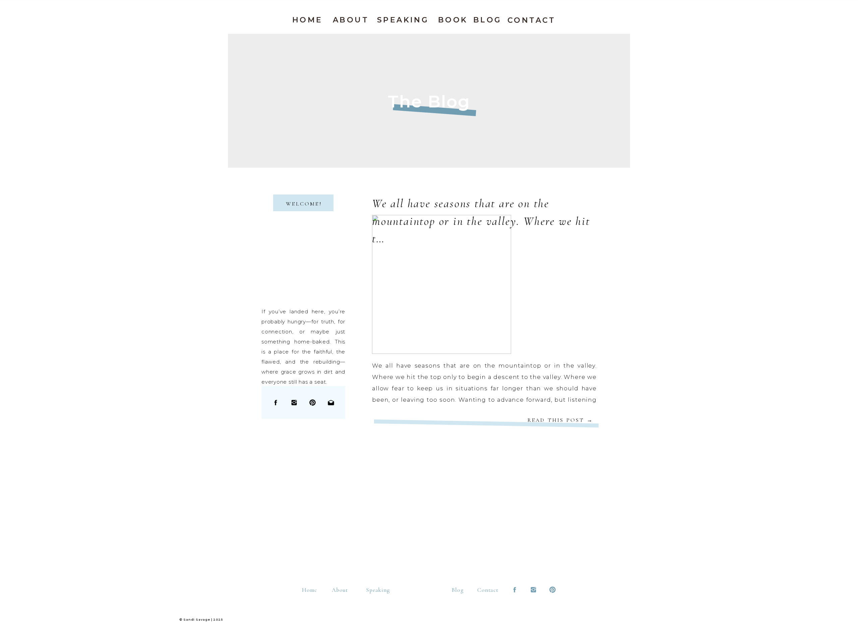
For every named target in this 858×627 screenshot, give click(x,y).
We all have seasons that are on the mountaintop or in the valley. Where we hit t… (481, 221)
